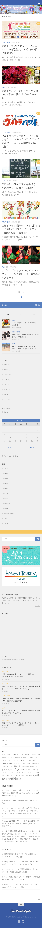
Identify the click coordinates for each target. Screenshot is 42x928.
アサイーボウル (11, 755)
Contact (6, 523)
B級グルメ (4, 755)
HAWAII (4, 132)
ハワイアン (6, 764)
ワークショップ (10, 775)
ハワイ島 (5, 766)
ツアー (29, 760)
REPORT (6, 394)
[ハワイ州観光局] (21, 585)
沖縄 (6, 508)
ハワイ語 (24, 766)
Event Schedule (9, 513)
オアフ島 (14, 757)
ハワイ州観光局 (14, 766)
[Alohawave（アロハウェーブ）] (21, 564)
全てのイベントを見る (10, 456)
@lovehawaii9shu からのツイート (13, 659)
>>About (37, 606)
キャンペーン (26, 757)
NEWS (3, 87)
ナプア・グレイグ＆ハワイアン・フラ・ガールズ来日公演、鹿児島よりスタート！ (21, 274)
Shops (6, 468)
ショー (14, 760)
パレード (29, 766)
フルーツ (30, 770)
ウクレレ (28, 755)
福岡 (6, 473)
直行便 (8, 779)
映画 (32, 775)
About (5, 518)
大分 (6, 493)
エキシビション (6, 757)
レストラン (33, 772)
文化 (29, 775)
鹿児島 (7, 503)
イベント (21, 754)
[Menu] (39, 2)
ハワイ (35, 760)
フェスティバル (8, 770)
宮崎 (6, 498)
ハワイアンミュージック (20, 763)
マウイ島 (8, 772)
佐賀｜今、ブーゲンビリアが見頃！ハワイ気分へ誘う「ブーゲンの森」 (21, 94)
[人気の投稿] (8, 314)
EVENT (4, 42)
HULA (8, 42)
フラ (16, 769)
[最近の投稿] (21, 314)
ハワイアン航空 (34, 763)
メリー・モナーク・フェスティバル (20, 772)
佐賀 (6, 478)
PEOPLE (18, 332)
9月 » (32, 448)
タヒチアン (21, 760)
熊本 (6, 483)
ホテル (35, 770)
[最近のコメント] (33, 314)
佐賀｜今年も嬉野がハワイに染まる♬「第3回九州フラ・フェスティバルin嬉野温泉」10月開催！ (21, 229)
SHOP (5, 399)
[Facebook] (35, 305)
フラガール (23, 770)
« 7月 (10, 448)
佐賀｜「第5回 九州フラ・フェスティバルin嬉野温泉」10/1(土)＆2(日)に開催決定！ (21, 49)
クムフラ (33, 758)
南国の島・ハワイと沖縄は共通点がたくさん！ (20, 800)
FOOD (13, 320)
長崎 (6, 488)
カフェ (20, 757)
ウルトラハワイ (36, 755)
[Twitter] (39, 305)
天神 (22, 775)
